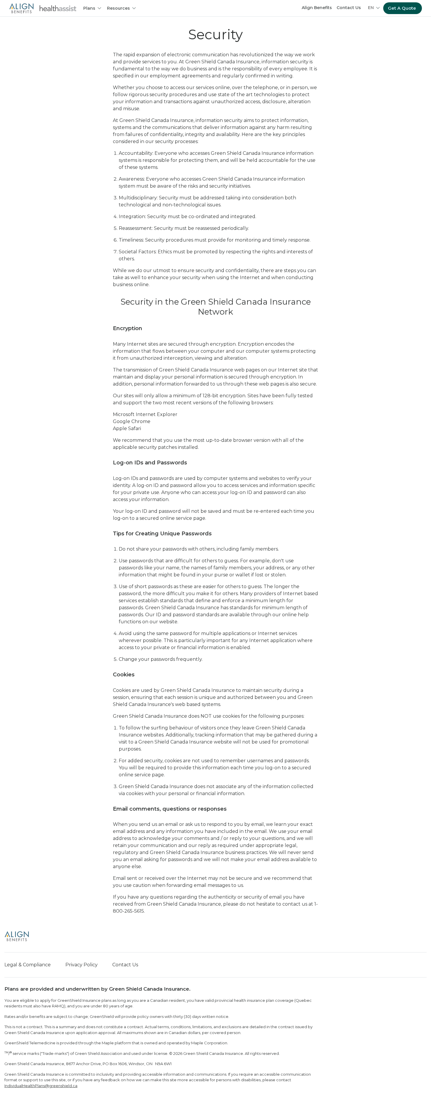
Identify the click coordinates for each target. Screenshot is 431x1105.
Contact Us (349, 7)
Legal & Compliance (27, 964)
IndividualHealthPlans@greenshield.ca (40, 1085)
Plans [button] (89, 8)
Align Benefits (317, 7)
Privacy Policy (81, 964)
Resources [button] (118, 8)
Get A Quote (402, 8)
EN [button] (371, 7)
